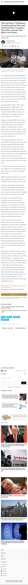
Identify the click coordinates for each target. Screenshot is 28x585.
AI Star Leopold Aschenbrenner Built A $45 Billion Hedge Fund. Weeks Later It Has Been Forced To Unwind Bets (13, 542)
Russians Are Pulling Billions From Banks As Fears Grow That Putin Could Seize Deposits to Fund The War (13, 469)
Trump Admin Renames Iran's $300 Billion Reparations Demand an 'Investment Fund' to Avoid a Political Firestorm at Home (14, 445)
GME (17, 144)
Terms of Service (7, 298)
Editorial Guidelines (20, 328)
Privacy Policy (15, 298)
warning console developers (11, 140)
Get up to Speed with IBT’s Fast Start (19, 415)
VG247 (7, 173)
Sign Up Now (7, 417)
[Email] (15, 46)
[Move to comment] (18, 46)
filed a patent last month (20, 87)
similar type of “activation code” (7, 99)
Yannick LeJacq (11, 41)
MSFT (24, 75)
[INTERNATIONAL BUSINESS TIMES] (14, 2)
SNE (9, 75)
